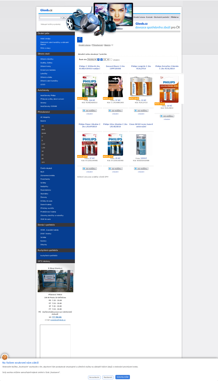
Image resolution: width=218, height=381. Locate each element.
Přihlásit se (174, 17)
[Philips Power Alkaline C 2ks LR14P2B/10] (89, 155)
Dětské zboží (44, 54)
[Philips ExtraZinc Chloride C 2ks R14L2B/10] (169, 103)
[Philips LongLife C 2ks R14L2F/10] (141, 96)
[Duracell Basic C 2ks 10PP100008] (115, 97)
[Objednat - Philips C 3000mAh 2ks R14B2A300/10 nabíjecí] (89, 111)
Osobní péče (43, 33)
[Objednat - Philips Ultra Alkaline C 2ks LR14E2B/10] (115, 169)
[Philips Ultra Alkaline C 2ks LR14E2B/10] (115, 155)
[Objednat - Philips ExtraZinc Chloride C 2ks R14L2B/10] (167, 117)
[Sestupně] (101, 59)
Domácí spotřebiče (46, 225)
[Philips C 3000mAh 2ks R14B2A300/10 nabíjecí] (89, 97)
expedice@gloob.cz (58, 320)
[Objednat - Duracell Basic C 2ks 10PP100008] (115, 111)
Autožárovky (43, 90)
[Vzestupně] (98, 59)
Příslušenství (44, 112)
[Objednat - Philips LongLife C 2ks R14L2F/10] (141, 111)
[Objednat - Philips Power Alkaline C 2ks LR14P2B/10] (89, 169)
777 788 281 (57, 317)
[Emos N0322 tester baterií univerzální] (141, 155)
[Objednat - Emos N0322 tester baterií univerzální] (141, 169)
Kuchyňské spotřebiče (48, 250)
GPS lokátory (44, 261)
